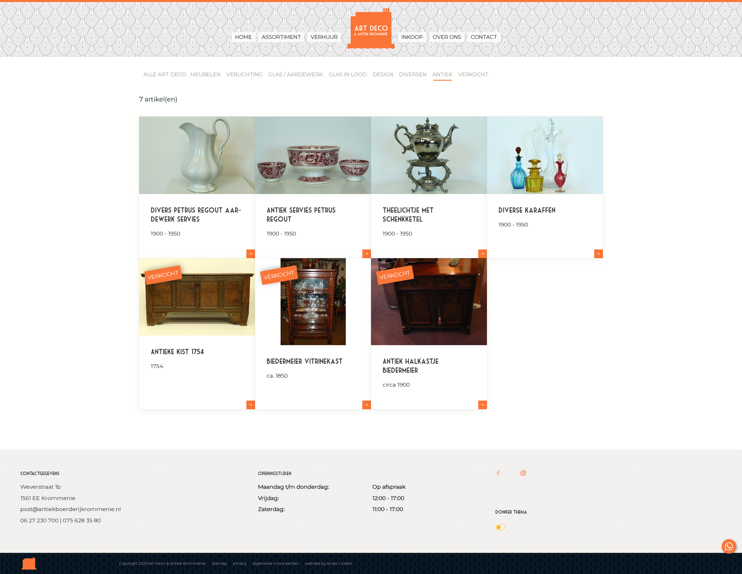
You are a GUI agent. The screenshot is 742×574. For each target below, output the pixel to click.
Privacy (240, 563)
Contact (484, 37)
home (243, 37)
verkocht (163, 275)
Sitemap (219, 563)
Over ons (447, 37)
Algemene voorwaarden (275, 563)
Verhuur (324, 37)
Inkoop (412, 37)
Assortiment (281, 37)
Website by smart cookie (328, 563)
